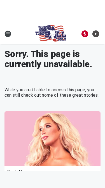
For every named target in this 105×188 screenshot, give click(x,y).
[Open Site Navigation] (7, 33)
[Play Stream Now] (95, 33)
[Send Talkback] (84, 33)
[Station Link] (50, 34)
